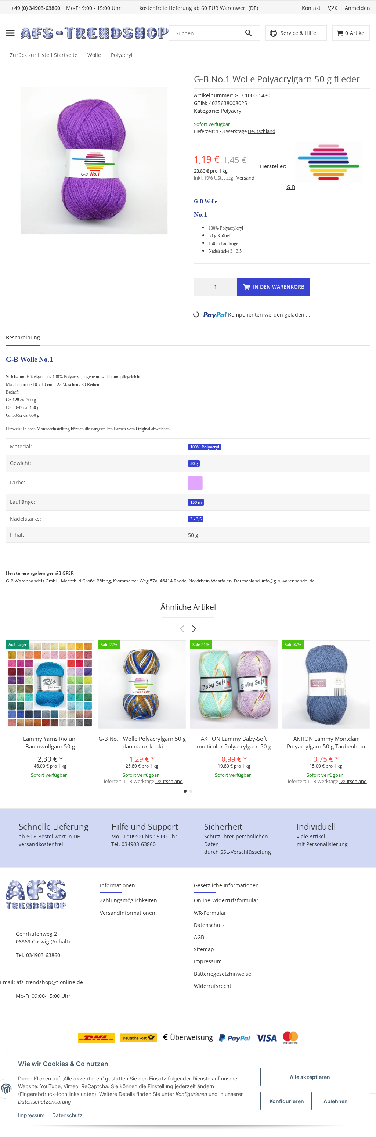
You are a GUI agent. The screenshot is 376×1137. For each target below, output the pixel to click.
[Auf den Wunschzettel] (361, 287)
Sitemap (204, 949)
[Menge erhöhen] (229, 287)
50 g (194, 463)
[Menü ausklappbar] (10, 33)
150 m (196, 502)
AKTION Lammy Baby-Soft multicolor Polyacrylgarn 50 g (234, 742)
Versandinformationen (127, 912)
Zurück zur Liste (29, 54)
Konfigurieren (287, 1101)
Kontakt (311, 7)
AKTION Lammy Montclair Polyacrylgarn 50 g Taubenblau (326, 742)
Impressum (31, 1115)
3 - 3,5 (196, 518)
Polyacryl (232, 110)
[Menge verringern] (201, 287)
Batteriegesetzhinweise (222, 973)
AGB (199, 937)
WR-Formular (210, 912)
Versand (245, 177)
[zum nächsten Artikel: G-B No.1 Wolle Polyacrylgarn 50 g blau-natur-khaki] (367, 55)
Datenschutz (67, 1115)
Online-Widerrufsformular (226, 900)
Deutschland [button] (261, 131)
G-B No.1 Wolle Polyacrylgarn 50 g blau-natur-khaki (142, 742)
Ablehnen (335, 1101)
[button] (332, 8)
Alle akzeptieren (310, 1077)
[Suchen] (250, 33)
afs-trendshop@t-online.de (50, 982)
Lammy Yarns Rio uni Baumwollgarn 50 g (50, 742)
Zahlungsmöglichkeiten (128, 900)
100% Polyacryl (204, 447)
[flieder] (195, 482)
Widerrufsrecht (212, 985)
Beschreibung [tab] (23, 337)
